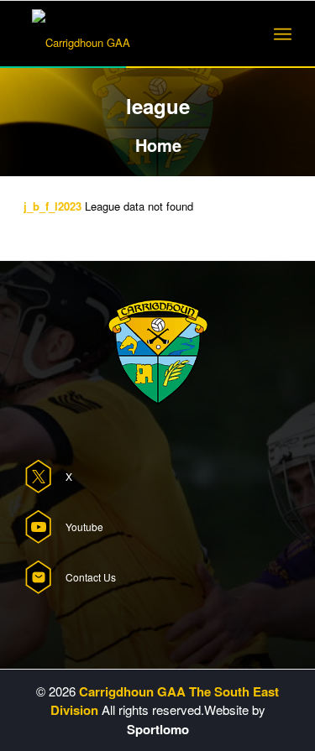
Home (158, 145)
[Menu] (282, 34)
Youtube (84, 526)
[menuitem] (282, 34)
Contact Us (91, 577)
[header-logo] (131, 34)
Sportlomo (158, 729)
